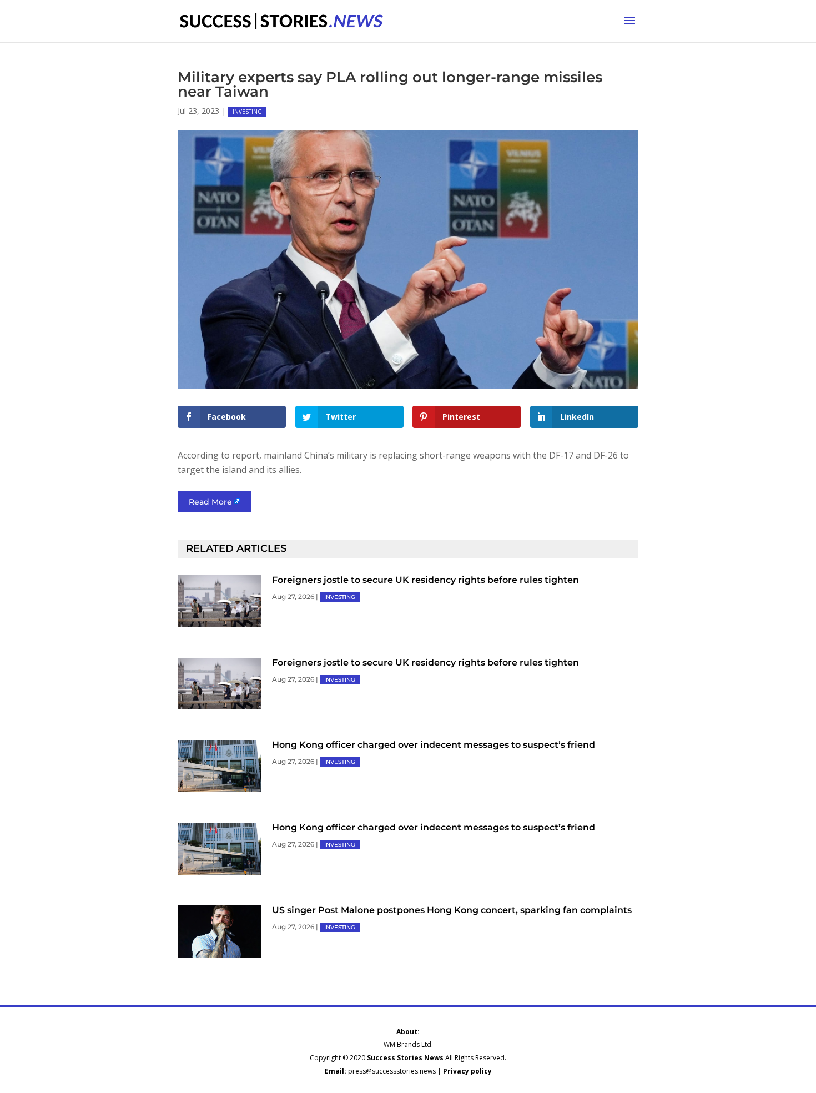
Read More (210, 502)
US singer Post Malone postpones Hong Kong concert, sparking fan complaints (452, 910)
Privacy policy (467, 1071)
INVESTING (247, 111)
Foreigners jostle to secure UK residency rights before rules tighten (425, 580)
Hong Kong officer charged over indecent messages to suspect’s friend (433, 744)
